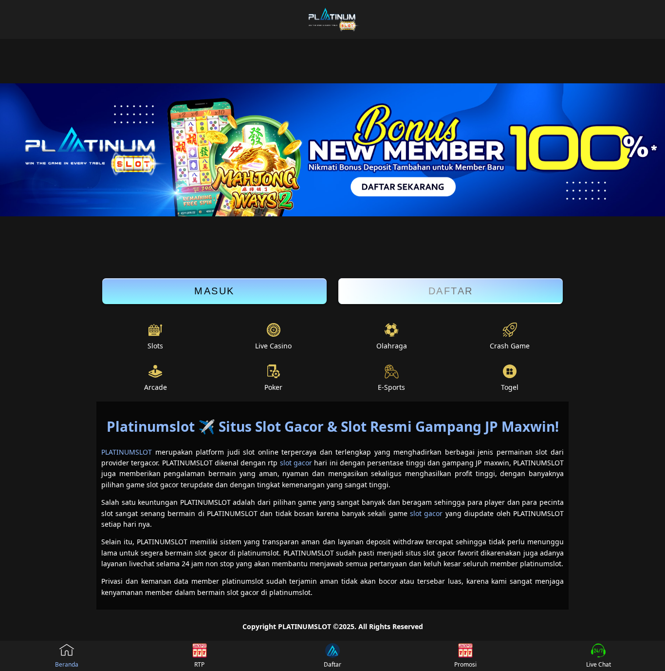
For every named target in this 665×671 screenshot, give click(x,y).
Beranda (66, 664)
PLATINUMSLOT (126, 452)
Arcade (155, 387)
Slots (155, 345)
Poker (273, 387)
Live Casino (273, 345)
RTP (199, 664)
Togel (509, 387)
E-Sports (391, 387)
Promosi (465, 664)
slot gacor (296, 462)
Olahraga (391, 345)
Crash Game (510, 345)
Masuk (214, 291)
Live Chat (598, 664)
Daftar (450, 291)
